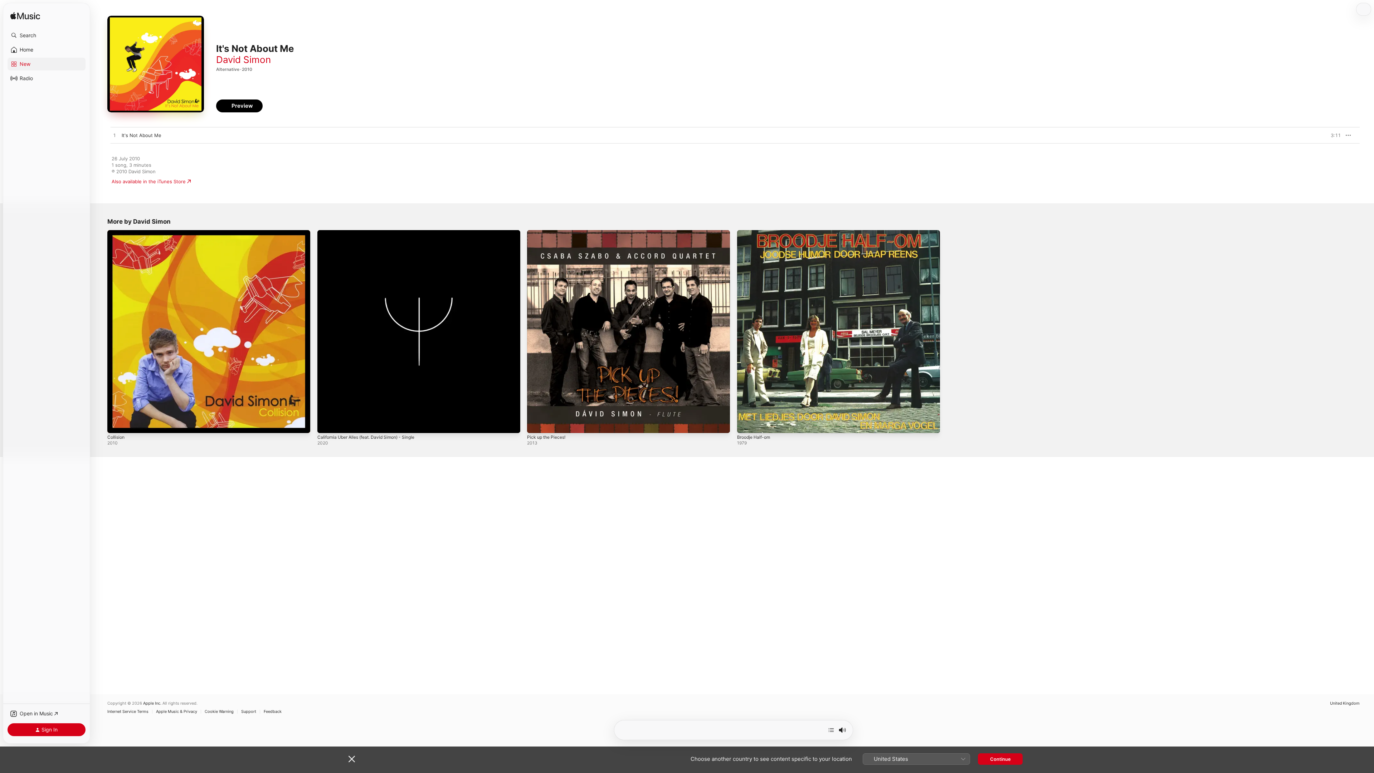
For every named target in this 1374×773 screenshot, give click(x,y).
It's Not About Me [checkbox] (141, 135)
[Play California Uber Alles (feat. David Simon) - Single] (326, 424)
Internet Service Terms (127, 712)
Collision (116, 233)
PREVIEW (1333, 135)
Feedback (273, 712)
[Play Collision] (116, 424)
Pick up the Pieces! (548, 233)
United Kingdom (1345, 703)
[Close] (352, 759)
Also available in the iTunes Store (149, 181)
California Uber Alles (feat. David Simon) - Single (371, 233)
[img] (25, 16)
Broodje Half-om (755, 233)
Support (248, 712)
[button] (46, 35)
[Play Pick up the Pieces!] (536, 424)
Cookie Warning (219, 712)
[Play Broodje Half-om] (746, 424)
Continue (1000, 759)
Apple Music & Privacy (176, 712)
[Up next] (831, 730)
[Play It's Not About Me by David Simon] (114, 135)
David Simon (243, 59)
